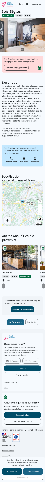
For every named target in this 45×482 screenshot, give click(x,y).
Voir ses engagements (16, 67)
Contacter (32, 322)
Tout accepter (33, 471)
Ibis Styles (7, 272)
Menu (35, 4)
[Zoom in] (40, 206)
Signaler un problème (22, 309)
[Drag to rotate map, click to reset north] (40, 213)
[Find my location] (40, 201)
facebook (33, 361)
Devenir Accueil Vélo (22, 421)
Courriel (24, 161)
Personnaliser (22, 478)
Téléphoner (11, 161)
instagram (14, 361)
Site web (35, 161)
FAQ (6, 387)
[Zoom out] (40, 210)
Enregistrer (17, 322)
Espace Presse (11, 382)
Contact (22, 368)
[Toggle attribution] (40, 219)
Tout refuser (12, 471)
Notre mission (22, 375)
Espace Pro (6, 456)
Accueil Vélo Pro (9, 445)
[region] (22, 203)
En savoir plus (22, 415)
